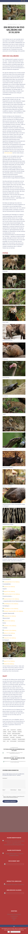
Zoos (19, 24)
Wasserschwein (21, 739)
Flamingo (19, 729)
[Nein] (26, 930)
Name (4, 789)
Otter (4, 733)
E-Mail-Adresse (13, 789)
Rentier (15, 735)
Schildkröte (6, 737)
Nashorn (19, 731)
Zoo (8, 741)
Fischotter (13, 729)
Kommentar (5, 778)
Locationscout (14, 916)
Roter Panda (20, 735)
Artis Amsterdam (8, 152)
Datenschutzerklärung (15, 931)
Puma (11, 735)
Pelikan (9, 733)
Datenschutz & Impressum (14, 914)
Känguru (14, 731)
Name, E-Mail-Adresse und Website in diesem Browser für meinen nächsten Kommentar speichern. (13, 797)
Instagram (14, 918)
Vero (14, 920)
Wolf (4, 741)
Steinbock (14, 739)
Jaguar (9, 731)
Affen (4, 729)
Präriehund (5, 735)
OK (8, 931)
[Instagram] (14, 926)
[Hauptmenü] (24, 1)
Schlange (12, 737)
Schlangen (18, 737)
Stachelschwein (6, 739)
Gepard (4, 731)
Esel (8, 729)
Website (19, 789)
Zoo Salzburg (13, 741)
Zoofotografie (21, 741)
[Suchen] (22, 1)
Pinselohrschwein (16, 733)
